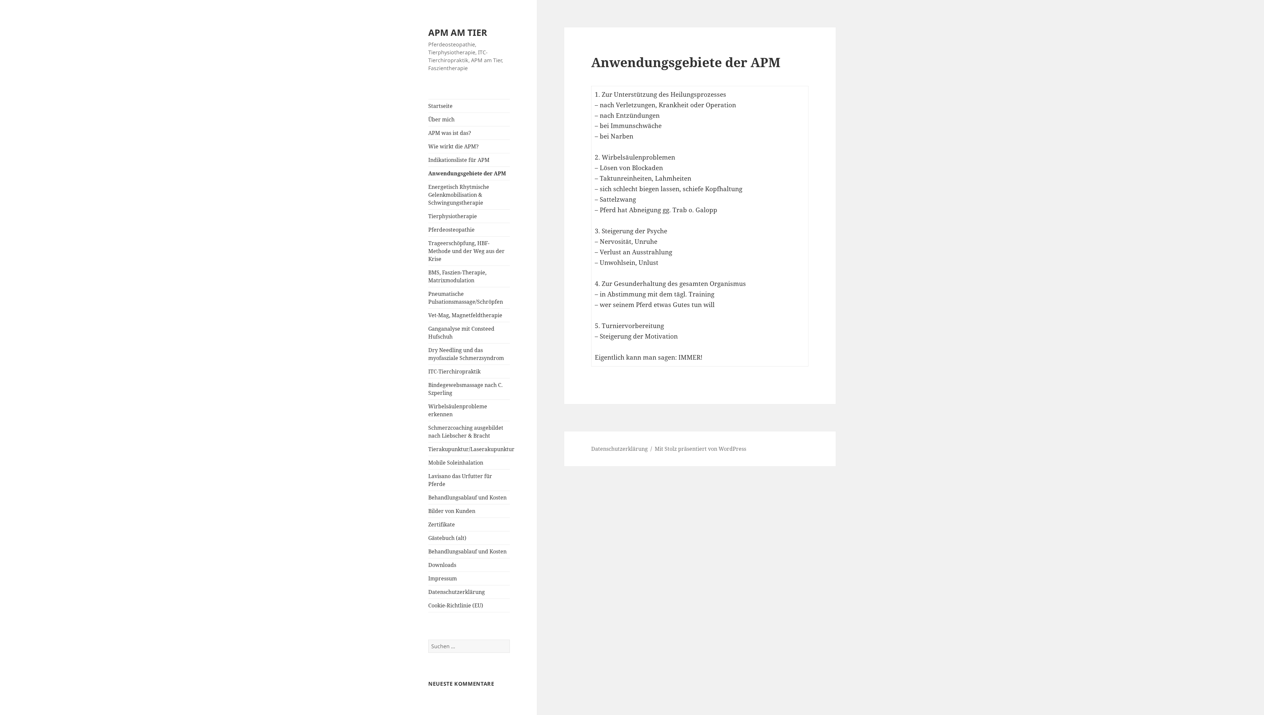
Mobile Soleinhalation (455, 462)
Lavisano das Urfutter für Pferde (460, 480)
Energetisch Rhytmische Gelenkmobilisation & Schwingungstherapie (458, 194)
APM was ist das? (449, 133)
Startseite (440, 106)
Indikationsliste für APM (458, 160)
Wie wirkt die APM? (453, 146)
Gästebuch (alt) (447, 538)
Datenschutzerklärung (456, 592)
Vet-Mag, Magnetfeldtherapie (465, 315)
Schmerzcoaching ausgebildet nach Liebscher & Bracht (465, 431)
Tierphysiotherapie (452, 216)
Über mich (441, 119)
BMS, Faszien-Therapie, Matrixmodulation (457, 276)
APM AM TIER (457, 32)
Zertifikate (441, 524)
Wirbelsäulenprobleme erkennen (457, 410)
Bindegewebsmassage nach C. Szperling (465, 388)
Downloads (442, 565)
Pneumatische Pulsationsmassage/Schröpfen (465, 297)
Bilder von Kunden (451, 511)
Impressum (442, 578)
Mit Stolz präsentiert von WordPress (700, 448)
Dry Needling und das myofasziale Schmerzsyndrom (466, 354)
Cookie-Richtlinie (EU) (455, 605)
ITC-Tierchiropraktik (454, 371)
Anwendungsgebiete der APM (467, 173)
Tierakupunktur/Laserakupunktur (469, 449)
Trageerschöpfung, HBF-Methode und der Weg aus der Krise (466, 251)
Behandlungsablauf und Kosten (467, 497)
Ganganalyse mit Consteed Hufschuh (461, 332)
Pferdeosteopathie (451, 229)
